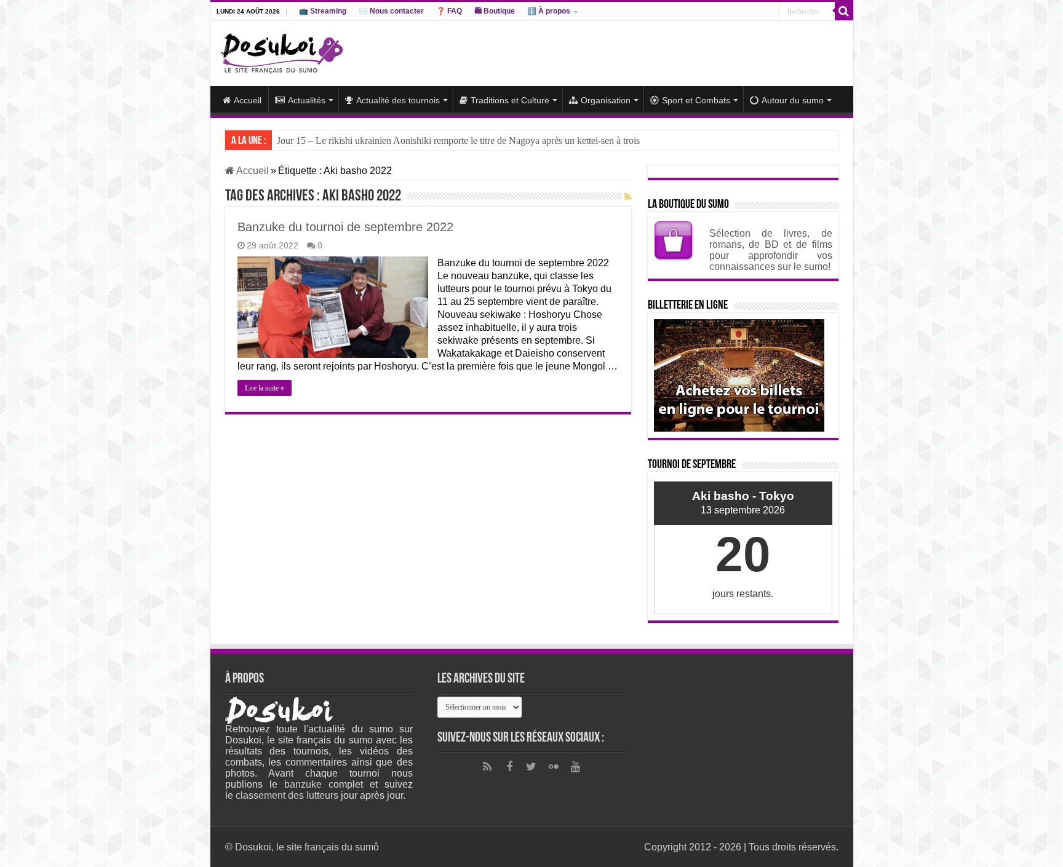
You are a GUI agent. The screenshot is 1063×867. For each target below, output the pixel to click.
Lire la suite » (264, 388)
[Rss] (487, 767)
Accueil (247, 100)
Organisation (606, 100)
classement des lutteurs (287, 795)
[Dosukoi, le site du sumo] (281, 51)
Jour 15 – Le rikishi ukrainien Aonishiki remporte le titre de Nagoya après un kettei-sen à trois (458, 140)
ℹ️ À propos (548, 11)
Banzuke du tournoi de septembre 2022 (345, 227)
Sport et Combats (696, 100)
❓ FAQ (449, 11)
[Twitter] (531, 767)
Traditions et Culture (510, 100)
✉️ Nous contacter (391, 11)
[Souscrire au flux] (627, 197)
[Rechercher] (844, 11)
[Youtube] (576, 767)
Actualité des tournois (398, 100)
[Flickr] (553, 767)
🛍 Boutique (494, 11)
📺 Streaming (322, 11)
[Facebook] (509, 767)
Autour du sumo (793, 100)
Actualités (306, 100)
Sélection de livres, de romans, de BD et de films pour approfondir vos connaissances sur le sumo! (770, 250)
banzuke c (308, 784)
